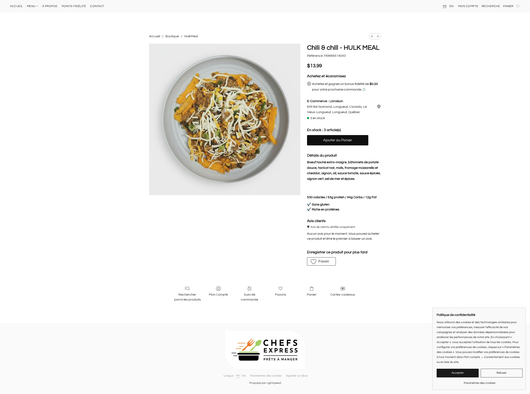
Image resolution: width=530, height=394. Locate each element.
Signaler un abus (297, 375)
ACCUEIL (16, 6)
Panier (312, 294)
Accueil (154, 36)
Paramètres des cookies (266, 375)
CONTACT (97, 6)
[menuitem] (372, 36)
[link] (480, 381)
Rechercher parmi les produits (187, 297)
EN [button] (451, 6)
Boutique (172, 36)
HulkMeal (191, 36)
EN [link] (244, 375)
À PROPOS (50, 6)
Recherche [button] (491, 6)
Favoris (280, 294)
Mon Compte (218, 294)
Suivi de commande (249, 297)
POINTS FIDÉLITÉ (74, 6)
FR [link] (238, 375)
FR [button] (445, 6)
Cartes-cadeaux (342, 294)
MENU (31, 6)
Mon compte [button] (468, 6)
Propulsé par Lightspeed (265, 383)
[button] (321, 261)
